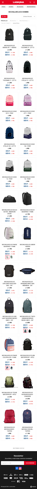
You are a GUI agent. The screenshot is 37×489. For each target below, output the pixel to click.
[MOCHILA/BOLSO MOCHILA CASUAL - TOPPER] (27, 416)
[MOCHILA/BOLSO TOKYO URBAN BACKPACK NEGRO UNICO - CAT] (27, 305)
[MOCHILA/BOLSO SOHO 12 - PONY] (9, 166)
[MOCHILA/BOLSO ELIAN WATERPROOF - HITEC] (27, 344)
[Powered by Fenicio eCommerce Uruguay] (33, 486)
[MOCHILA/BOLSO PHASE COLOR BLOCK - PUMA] (9, 344)
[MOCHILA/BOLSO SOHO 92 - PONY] (27, 166)
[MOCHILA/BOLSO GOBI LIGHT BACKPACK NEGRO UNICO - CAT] (9, 305)
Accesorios (13, 20)
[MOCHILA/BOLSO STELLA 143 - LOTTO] (9, 133)
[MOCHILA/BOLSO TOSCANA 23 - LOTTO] (27, 34)
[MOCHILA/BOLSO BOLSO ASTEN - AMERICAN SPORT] (9, 198)
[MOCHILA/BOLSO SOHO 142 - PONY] (27, 133)
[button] (30, 2)
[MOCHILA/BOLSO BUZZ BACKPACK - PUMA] (27, 198)
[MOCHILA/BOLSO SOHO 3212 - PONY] (9, 100)
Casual (5, 23)
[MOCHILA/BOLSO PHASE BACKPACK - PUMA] (9, 233)
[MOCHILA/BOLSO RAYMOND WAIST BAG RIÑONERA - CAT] (27, 270)
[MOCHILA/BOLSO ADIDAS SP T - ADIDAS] (9, 34)
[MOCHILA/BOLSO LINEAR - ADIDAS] (27, 233)
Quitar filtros (16, 23)
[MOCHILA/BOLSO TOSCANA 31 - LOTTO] (9, 67)
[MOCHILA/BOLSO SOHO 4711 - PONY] (27, 100)
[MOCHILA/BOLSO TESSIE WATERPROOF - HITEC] (9, 381)
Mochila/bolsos (24, 20)
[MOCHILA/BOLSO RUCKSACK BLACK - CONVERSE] (27, 381)
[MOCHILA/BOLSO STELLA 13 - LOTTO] (27, 67)
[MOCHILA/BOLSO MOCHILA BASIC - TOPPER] (9, 416)
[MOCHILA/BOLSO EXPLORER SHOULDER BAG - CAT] (9, 270)
